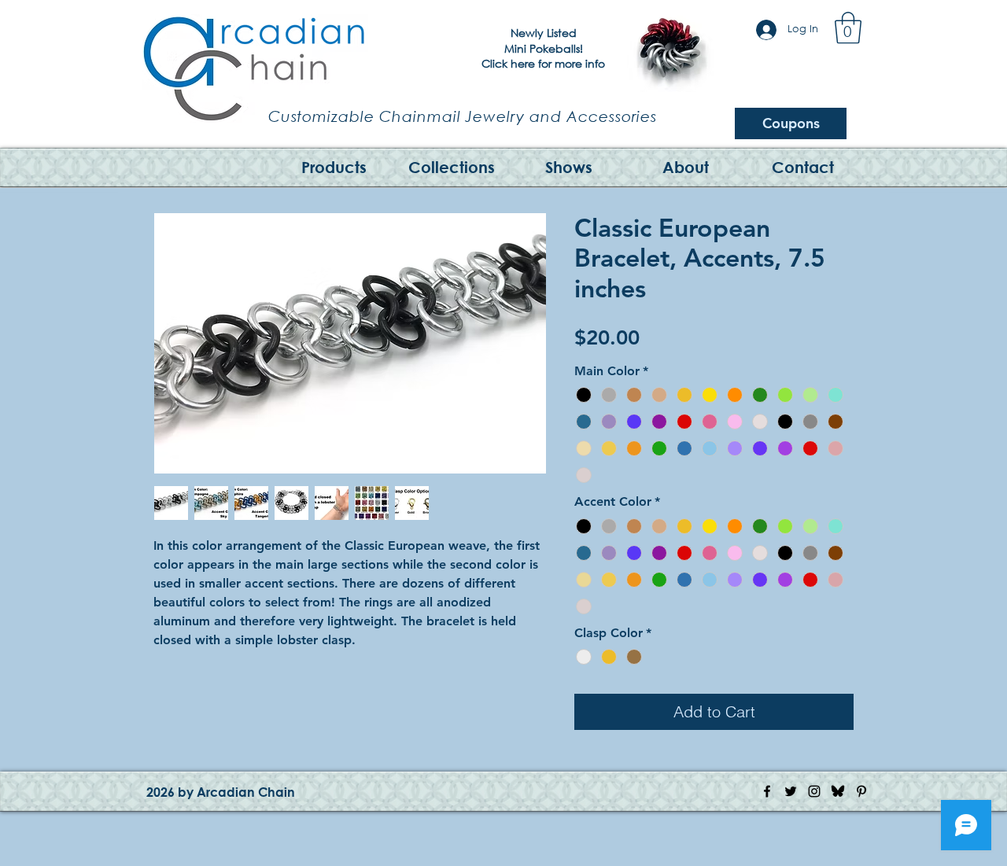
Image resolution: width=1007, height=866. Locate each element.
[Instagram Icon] (814, 791)
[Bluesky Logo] (838, 791)
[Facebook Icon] (767, 791)
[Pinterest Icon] (861, 791)
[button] (848, 27)
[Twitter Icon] (791, 791)
